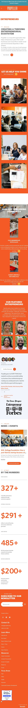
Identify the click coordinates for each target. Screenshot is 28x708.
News (2, 447)
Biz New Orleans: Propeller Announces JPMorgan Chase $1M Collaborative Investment (13, 452)
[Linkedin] (6, 617)
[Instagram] (3, 617)
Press (4, 447)
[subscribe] (24, 604)
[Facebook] (9, 617)
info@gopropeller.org (5, 625)
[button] (6, 54)
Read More (3, 459)
